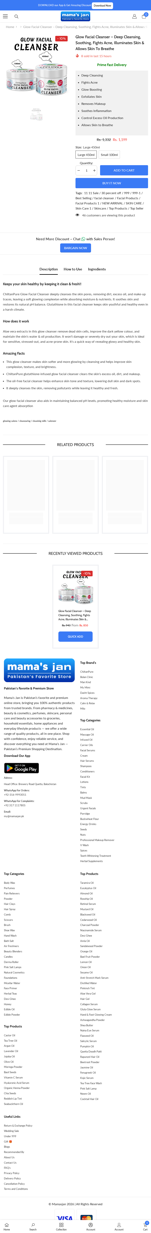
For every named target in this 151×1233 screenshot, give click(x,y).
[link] (26, 515)
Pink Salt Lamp (88, 1088)
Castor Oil (9, 1035)
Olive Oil (9, 1061)
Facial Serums (87, 750)
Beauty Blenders (13, 951)
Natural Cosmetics (14, 972)
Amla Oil (85, 940)
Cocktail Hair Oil (89, 1099)
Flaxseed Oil (87, 1035)
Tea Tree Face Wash (91, 1083)
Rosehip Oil (86, 898)
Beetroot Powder (89, 1062)
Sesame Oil (86, 972)
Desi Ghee (10, 998)
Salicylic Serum (88, 1041)
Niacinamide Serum (91, 930)
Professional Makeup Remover (97, 840)
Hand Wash (10, 935)
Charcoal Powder (89, 925)
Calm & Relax (87, 703)
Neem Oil (85, 1093)
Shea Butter (86, 1025)
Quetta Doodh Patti (91, 1051)
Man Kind (85, 682)
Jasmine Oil (86, 1067)
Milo (82, 708)
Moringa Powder (13, 1066)
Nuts (83, 834)
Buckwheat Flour (89, 818)
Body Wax (9, 882)
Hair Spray (10, 909)
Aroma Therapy (89, 698)
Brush (7, 925)
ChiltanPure (86, 671)
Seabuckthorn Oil (13, 1103)
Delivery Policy (12, 1178)
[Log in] (134, 16)
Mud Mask (86, 797)
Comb (7, 914)
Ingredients (97, 269)
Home (10, 27)
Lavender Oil (11, 1051)
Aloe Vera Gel (88, 993)
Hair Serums (87, 760)
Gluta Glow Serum (90, 1009)
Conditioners (87, 771)
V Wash (84, 845)
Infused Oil (86, 739)
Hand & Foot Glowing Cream (96, 1014)
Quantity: (86, 163)
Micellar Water (12, 983)
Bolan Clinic (86, 677)
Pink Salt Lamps (12, 967)
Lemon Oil (86, 962)
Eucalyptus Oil (88, 888)
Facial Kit (85, 776)
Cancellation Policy (14, 1183)
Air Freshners (11, 946)
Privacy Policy (11, 1173)
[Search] (16, 16)
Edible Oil (9, 1009)
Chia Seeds (10, 1093)
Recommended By (14, 1152)
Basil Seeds (10, 1072)
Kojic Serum (87, 1077)
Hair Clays (9, 903)
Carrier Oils (86, 745)
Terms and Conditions (16, 1188)
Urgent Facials (88, 808)
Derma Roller (11, 962)
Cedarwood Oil (88, 919)
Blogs (7, 1146)
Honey (7, 1004)
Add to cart (124, 170)
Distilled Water (88, 983)
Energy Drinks (88, 824)
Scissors (8, 919)
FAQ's (7, 1167)
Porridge (85, 813)
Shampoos (86, 766)
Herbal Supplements (91, 861)
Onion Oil (85, 967)
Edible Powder (12, 1014)
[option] (36, 67)
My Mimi (85, 687)
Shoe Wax (9, 930)
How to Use (73, 269)
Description (49, 269)
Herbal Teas (10, 993)
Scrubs (84, 803)
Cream (84, 755)
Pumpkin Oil (87, 1046)
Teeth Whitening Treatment (95, 855)
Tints (83, 787)
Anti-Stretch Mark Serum (94, 977)
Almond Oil (86, 893)
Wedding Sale (11, 1130)
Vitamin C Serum (13, 1077)
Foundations (10, 977)
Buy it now (111, 183)
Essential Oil (87, 729)
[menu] (5, 16)
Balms (83, 792)
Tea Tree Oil (10, 1040)
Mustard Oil (86, 909)
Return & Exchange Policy (18, 1125)
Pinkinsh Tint (87, 988)
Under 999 (10, 1136)
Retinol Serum (88, 903)
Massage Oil (87, 734)
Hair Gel (84, 998)
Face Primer (10, 988)
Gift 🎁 (8, 1141)
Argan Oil (9, 1045)
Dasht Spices (87, 692)
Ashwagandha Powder (92, 1020)
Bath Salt (9, 940)
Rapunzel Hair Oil (89, 1056)
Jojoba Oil (9, 1056)
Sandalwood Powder (91, 946)
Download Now (102, 5)
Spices (83, 850)
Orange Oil (86, 951)
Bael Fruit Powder (90, 956)
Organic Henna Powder (17, 1088)
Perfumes (9, 888)
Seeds (83, 829)
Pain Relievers (12, 893)
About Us (9, 1157)
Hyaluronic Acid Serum (16, 1082)
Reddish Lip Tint (13, 1098)
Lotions (84, 781)
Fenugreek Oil (88, 1072)
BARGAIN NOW (75, 248)
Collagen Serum (89, 1004)
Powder (8, 898)
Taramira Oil (87, 882)
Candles (8, 956)
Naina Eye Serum (89, 1030)
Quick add (75, 636)
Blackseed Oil (87, 914)
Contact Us (10, 1162)
